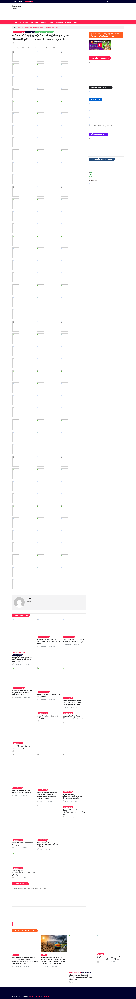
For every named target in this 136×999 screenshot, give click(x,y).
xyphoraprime (18, 664)
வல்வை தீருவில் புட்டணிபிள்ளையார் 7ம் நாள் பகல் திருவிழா (23, 873)
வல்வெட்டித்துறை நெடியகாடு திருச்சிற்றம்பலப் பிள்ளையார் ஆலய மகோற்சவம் (22, 659)
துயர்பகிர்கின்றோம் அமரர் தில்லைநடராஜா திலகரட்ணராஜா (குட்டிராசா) (73, 718)
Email (14, 912)
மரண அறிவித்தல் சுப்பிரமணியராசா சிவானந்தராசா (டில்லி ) (48, 844)
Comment (15, 892)
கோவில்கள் (68, 22)
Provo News (38, 996)
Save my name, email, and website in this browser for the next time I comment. (33, 919)
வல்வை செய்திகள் (24, 22)
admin (16, 43)
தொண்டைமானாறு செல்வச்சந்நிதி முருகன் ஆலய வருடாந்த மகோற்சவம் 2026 (24, 692)
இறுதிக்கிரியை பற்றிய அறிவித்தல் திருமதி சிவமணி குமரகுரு (74, 812)
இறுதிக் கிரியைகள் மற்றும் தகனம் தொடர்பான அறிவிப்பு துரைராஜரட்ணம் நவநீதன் (72, 702)
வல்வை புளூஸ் (44, 22)
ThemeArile (46, 996)
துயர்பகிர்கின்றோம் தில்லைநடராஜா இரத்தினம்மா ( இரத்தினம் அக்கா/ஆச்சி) (73, 796)
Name (14, 905)
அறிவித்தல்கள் (59, 22)
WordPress (31, 996)
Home (15, 22)
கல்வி (52, 22)
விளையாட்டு (76, 22)
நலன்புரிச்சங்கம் (35, 22)
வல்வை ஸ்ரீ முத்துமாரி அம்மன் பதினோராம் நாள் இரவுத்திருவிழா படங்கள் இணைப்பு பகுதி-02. (39, 27)
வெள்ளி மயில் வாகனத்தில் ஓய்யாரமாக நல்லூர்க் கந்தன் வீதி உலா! (48, 641)
